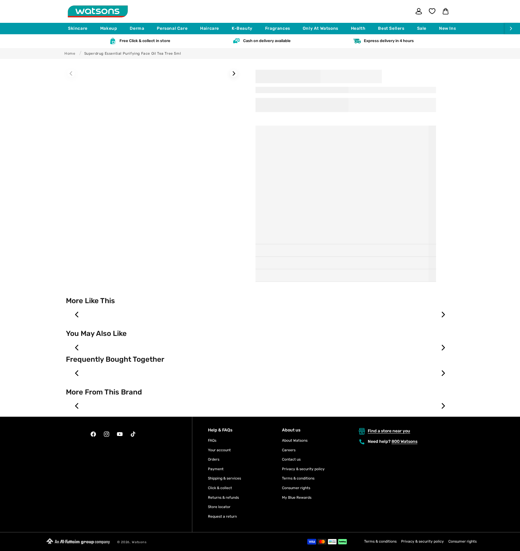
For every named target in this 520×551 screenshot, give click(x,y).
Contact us (291, 459)
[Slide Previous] (71, 73)
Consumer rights (296, 488)
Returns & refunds (223, 497)
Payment (216, 469)
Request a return (222, 516)
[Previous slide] (77, 314)
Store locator (219, 507)
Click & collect (220, 488)
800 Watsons (404, 441)
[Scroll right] (512, 28)
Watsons (139, 542)
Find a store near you (389, 431)
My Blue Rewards (296, 497)
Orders (213, 459)
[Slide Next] (233, 73)
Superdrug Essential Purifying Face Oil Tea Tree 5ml (132, 53)
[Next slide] (443, 314)
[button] (80, 28)
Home (69, 53)
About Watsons (295, 440)
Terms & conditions (298, 478)
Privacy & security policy (303, 469)
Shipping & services (224, 478)
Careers (289, 450)
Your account (219, 450)
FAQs (212, 440)
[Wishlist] (432, 11)
